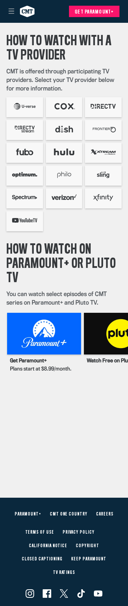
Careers (104, 514)
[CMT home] (27, 11)
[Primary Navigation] (11, 11)
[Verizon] (64, 198)
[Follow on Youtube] (98, 593)
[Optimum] (24, 176)
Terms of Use (39, 532)
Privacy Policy (78, 532)
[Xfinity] (103, 198)
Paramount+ (28, 514)
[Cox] (64, 107)
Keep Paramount (88, 559)
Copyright (87, 546)
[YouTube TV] (24, 221)
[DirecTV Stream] (24, 130)
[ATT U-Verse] (24, 107)
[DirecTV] (103, 107)
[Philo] (64, 176)
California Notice (48, 546)
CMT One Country (68, 514)
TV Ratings (64, 572)
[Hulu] (64, 153)
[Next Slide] (119, 344)
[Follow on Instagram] (30, 593)
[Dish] (64, 130)
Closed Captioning (42, 559)
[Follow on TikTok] (81, 593)
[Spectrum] (24, 198)
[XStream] (103, 153)
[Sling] (103, 176)
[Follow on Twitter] (64, 593)
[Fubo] (24, 153)
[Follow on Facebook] (47, 593)
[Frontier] (103, 130)
